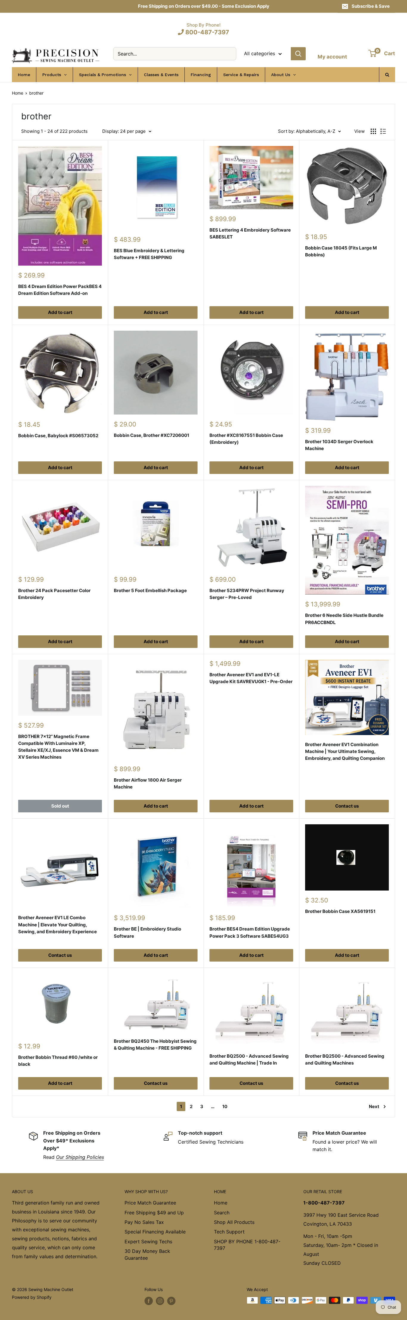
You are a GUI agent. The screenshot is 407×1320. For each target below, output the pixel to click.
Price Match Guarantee (150, 1203)
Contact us (347, 806)
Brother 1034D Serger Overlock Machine (339, 445)
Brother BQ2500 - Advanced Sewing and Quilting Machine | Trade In (249, 1059)
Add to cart (60, 312)
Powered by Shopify (32, 1297)
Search (221, 1213)
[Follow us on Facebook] (149, 1301)
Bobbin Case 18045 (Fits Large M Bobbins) (341, 251)
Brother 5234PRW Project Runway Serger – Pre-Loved (246, 594)
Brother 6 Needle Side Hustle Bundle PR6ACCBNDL (344, 618)
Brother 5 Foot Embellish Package (150, 590)
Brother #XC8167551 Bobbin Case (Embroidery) (246, 438)
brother (36, 93)
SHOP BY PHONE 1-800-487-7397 (247, 1245)
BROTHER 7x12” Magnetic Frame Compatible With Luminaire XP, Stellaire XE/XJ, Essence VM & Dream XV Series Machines (58, 747)
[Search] (298, 53)
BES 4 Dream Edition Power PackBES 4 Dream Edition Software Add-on (60, 290)
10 (224, 1106)
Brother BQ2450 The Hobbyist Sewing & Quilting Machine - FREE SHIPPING (155, 1044)
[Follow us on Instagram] (160, 1301)
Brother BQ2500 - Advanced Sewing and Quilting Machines (344, 1059)
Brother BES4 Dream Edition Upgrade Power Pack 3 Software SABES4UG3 (249, 932)
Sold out (60, 806)
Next (374, 1106)
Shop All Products (234, 1222)
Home (17, 93)
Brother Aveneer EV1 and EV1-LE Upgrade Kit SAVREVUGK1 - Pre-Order (251, 678)
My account (332, 57)
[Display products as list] (383, 131)
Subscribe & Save (371, 6)
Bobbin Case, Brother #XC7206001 (151, 435)
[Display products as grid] (373, 131)
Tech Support (229, 1232)
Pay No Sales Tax (144, 1222)
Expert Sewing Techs (148, 1241)
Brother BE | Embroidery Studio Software (147, 932)
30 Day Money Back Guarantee (147, 1254)
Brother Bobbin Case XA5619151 (340, 911)
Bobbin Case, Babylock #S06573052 (58, 435)
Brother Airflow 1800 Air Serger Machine (148, 783)
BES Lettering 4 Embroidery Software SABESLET (250, 233)
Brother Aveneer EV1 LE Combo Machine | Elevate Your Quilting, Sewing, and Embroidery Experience (57, 924)
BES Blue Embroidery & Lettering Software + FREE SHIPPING (149, 254)
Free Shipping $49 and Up (154, 1213)
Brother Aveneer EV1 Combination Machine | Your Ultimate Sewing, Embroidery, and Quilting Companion (345, 751)
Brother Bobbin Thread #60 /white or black (58, 1060)
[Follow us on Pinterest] (171, 1301)
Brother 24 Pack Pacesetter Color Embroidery (54, 594)
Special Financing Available (155, 1232)
